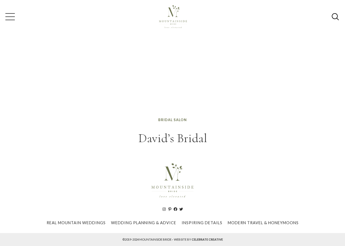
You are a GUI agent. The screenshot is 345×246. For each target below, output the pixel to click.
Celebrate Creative (207, 239)
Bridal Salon (172, 120)
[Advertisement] (172, 76)
